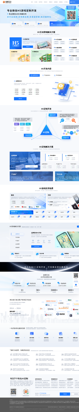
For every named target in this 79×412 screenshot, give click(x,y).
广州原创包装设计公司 (63, 385)
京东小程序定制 (18, 408)
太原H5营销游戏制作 (21, 402)
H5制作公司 (41, 408)
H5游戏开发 (20, 197)
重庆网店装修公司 (49, 401)
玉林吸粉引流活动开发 (39, 387)
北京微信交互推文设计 (55, 384)
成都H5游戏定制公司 (71, 382)
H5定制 (46, 132)
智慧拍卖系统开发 (31, 401)
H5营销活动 (55, 190)
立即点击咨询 (36, 246)
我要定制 (28, 46)
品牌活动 (64, 167)
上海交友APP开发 (46, 380)
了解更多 (65, 394)
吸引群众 (68, 157)
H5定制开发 (34, 111)
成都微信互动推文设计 (66, 402)
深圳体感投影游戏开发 (47, 384)
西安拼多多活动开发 (47, 387)
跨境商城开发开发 (29, 408)
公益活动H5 (70, 155)
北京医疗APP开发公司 (27, 402)
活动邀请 (51, 159)
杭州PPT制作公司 (54, 382)
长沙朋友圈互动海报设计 (59, 408)
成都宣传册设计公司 (63, 380)
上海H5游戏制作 (70, 387)
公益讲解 (73, 157)
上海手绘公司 (54, 401)
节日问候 (44, 167)
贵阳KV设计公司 (71, 408)
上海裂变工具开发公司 (60, 401)
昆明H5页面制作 (70, 384)
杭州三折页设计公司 (60, 402)
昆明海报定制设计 (62, 382)
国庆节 (73, 167)
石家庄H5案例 (45, 408)
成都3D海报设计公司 (55, 380)
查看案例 (18, 166)
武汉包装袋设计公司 (13, 403)
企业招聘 (50, 167)
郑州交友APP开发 (72, 401)
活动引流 (56, 157)
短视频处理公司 (65, 408)
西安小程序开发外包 (39, 385)
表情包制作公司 (76, 408)
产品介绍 (59, 167)
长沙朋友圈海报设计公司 (13, 402)
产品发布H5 (47, 75)
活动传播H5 (53, 155)
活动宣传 (51, 157)
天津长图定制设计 (54, 385)
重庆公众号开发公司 (39, 380)
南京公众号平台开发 (39, 384)
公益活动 (73, 159)
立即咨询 (32, 166)
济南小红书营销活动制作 (51, 408)
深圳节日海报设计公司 (34, 402)
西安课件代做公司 (62, 387)
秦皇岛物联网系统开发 (39, 382)
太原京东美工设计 (73, 402)
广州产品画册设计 (67, 401)
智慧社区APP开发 (18, 401)
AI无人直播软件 (54, 402)
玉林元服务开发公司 (42, 402)
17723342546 (42, 393)
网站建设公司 (45, 382)
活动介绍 (56, 159)
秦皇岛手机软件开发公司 (47, 385)
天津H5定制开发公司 (43, 401)
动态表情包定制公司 (63, 384)
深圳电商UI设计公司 (48, 402)
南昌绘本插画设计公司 (24, 401)
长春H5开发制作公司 (35, 408)
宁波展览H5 (69, 380)
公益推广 (68, 159)
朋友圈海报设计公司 (13, 408)
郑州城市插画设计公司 (55, 387)
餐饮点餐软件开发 (37, 401)
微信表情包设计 (23, 408)
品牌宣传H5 (35, 75)
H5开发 (44, 69)
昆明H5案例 (18, 403)
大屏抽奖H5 (22, 403)
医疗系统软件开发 (12, 401)
